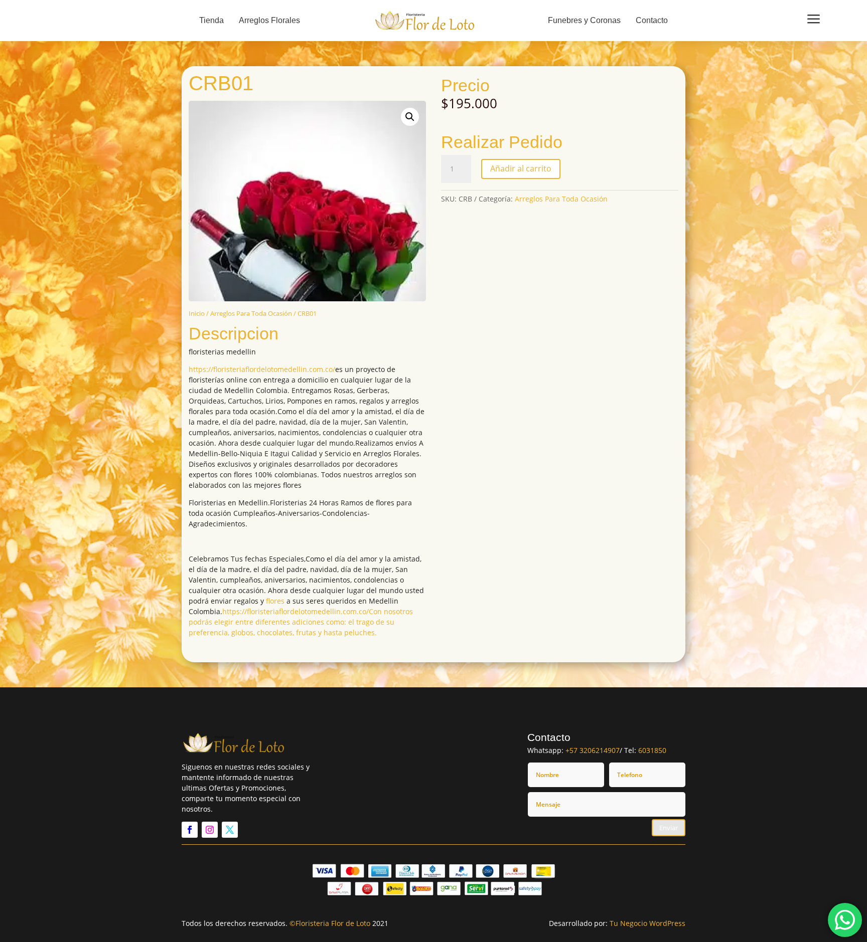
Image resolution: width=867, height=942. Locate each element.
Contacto (652, 20)
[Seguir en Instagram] (210, 830)
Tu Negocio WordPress (647, 923)
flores (275, 601)
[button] (410, 117)
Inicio (197, 313)
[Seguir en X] (230, 830)
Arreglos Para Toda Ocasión (251, 313)
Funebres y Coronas (584, 20)
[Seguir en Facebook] (190, 830)
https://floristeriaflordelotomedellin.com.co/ (262, 369)
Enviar (668, 827)
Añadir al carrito (520, 168)
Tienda (211, 20)
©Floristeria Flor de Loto (330, 923)
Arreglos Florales (269, 20)
